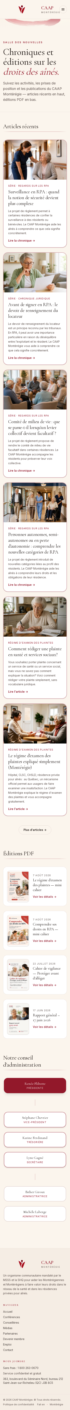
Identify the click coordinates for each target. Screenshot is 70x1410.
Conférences (11, 1317)
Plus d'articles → (35, 829)
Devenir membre (13, 1339)
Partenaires (10, 1333)
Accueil (7, 1311)
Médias (7, 1328)
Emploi (7, 1344)
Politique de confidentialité (18, 1404)
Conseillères (11, 1322)
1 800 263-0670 (28, 1368)
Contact (8, 1350)
